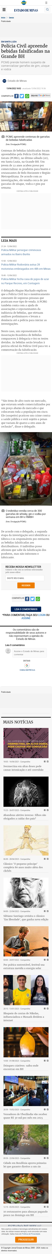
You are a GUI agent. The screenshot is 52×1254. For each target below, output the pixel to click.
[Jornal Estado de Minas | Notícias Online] (26, 10)
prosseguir (26, 1239)
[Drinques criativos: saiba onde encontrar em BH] (26, 1042)
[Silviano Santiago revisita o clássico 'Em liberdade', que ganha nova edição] (26, 893)
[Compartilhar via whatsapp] (27, 96)
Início (3, 17)
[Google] (27, 665)
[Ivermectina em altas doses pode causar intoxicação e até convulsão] (26, 743)
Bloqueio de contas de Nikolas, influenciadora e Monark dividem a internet (23, 1017)
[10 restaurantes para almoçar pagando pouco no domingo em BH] (26, 1188)
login (42, 615)
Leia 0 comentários (26, 609)
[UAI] (23, 3)
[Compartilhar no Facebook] (16, 96)
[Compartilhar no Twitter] (21, 96)
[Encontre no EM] (47, 9)
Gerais (11, 17)
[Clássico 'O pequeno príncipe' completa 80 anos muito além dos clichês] (26, 840)
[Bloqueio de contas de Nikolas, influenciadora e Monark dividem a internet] (26, 990)
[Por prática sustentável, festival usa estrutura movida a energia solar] (26, 941)
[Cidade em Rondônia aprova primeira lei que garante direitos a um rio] (26, 1140)
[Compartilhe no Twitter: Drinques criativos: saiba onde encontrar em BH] (47, 1060)
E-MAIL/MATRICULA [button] (27, 670)
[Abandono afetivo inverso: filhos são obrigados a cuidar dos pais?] (26, 792)
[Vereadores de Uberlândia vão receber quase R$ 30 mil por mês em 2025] (26, 1091)
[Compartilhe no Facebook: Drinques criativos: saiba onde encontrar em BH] (44, 1060)
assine (26, 618)
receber (26, 585)
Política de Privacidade (31, 1234)
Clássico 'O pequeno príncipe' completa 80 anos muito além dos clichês (23, 867)
